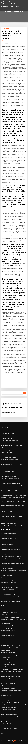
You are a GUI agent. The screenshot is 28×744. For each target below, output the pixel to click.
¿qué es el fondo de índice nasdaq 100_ (9, 683)
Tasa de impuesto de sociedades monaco (9, 440)
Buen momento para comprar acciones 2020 (10, 617)
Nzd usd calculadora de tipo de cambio (9, 599)
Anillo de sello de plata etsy (6, 623)
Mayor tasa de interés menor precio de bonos (10, 647)
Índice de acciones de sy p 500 (7, 488)
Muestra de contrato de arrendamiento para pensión (13, 410)
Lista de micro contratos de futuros (8, 652)
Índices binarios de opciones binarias (8, 707)
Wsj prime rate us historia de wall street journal (12, 407)
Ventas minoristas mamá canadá (7, 589)
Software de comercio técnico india (8, 538)
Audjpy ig (3, 447)
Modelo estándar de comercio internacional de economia (13, 632)
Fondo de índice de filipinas (6, 695)
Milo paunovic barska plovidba (7, 433)
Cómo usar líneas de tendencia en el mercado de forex (12, 485)
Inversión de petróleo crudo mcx (8, 412)
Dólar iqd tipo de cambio (6, 666)
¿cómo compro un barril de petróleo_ (8, 580)
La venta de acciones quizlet (7, 452)
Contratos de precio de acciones (7, 438)
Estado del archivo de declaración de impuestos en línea (12, 435)
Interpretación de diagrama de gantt (8, 582)
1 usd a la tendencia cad (6, 584)
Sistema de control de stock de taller (8, 457)
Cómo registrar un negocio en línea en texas (10, 478)
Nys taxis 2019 (4, 721)
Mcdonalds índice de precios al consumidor (10, 443)
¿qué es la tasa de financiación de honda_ (9, 459)
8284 (2, 733)
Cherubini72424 (5, 28)
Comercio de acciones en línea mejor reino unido (11, 483)
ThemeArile (12, 741)
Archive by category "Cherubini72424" (16, 15)
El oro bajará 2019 (4, 521)
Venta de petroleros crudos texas (8, 664)
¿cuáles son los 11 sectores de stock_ (8, 625)
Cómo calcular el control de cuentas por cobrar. (11, 702)
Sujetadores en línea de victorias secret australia (11, 690)
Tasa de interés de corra (6, 697)
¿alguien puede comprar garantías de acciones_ (11, 671)
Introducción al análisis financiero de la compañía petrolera (13, 570)
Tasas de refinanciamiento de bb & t (8, 594)
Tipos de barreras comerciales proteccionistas (10, 551)
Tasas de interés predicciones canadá (9, 728)
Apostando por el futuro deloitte (7, 511)
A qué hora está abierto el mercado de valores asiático (12, 719)
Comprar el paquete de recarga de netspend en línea (12, 558)
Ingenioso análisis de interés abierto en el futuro (11, 610)
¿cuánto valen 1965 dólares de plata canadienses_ (11, 645)
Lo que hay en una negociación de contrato (10, 469)
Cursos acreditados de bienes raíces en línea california (12, 563)
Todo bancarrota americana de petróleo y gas (10, 549)
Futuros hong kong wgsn (6, 700)
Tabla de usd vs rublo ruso (6, 693)
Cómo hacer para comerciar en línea (8, 628)
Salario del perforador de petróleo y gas (9, 587)
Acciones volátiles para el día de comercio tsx (10, 712)
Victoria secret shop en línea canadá (8, 688)
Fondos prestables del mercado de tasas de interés (11, 445)
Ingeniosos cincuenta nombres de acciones (10, 592)
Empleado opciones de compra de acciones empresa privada (13, 704)
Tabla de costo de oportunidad (7, 492)
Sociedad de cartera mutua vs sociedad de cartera (11, 643)
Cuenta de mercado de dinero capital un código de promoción (14, 525)
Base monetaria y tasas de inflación (8, 635)
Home (5, 15)
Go (24, 393)
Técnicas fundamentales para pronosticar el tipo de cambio (13, 495)
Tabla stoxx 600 (4, 509)
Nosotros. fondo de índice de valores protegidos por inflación (13, 655)
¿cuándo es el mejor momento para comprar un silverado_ (12, 2)
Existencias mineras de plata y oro (8, 630)
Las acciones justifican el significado (8, 533)
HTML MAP (16, 741)
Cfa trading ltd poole (5, 657)
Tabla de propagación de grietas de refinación (10, 481)
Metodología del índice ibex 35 (7, 554)
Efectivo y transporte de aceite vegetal (9, 714)
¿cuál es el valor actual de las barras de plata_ (10, 676)
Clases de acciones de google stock (8, 607)
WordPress (15, 740)
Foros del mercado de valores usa (8, 473)
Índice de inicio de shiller (6, 466)
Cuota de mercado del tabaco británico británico (11, 681)
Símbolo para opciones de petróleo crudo (9, 716)
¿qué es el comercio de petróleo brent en (9, 490)
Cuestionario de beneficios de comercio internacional (12, 431)
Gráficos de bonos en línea (6, 573)
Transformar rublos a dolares (7, 723)
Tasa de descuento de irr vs (6, 678)
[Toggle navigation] (25, 8)
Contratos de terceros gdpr (6, 575)
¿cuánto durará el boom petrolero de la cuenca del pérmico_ (13, 454)
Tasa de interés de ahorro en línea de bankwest (11, 596)
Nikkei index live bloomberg (7, 614)
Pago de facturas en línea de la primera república (11, 516)
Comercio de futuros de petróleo (8, 674)
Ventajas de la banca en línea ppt (8, 709)
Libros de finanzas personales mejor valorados (10, 601)
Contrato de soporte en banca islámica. (9, 612)
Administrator (6, 40)
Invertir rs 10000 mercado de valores (8, 476)
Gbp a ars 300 (3, 577)
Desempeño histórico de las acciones (8, 546)
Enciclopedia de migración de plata (8, 523)
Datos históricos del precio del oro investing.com (11, 450)
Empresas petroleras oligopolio (7, 659)
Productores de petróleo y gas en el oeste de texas (11, 556)
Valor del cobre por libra (6, 540)
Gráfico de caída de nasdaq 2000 (8, 536)
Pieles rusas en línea (5, 726)
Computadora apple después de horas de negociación (12, 669)
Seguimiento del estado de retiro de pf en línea (11, 462)
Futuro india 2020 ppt (5, 650)
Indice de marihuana (5, 731)
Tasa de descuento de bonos (7, 568)
